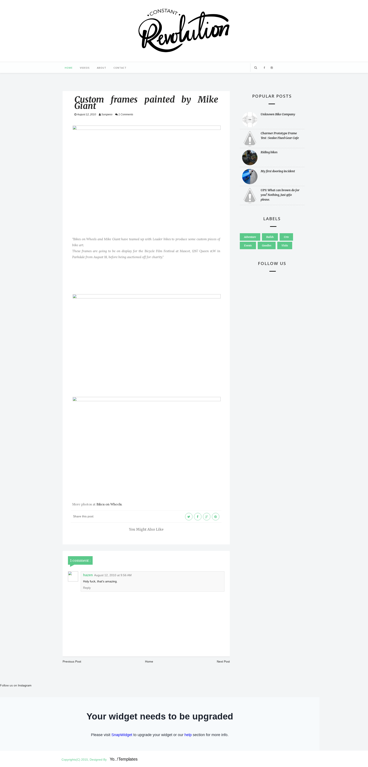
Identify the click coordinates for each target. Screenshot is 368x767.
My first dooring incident (278, 171)
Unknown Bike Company (278, 114)
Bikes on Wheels (109, 504)
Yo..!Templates (124, 759)
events (248, 245)
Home (69, 67)
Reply (87, 587)
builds (270, 237)
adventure (250, 237)
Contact (120, 67)
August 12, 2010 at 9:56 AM (113, 575)
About (101, 67)
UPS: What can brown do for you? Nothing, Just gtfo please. (280, 194)
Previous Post (72, 661)
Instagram (25, 685)
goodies (266, 245)
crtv (286, 237)
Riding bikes (269, 152)
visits (285, 245)
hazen (88, 575)
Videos (85, 67)
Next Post (223, 661)
